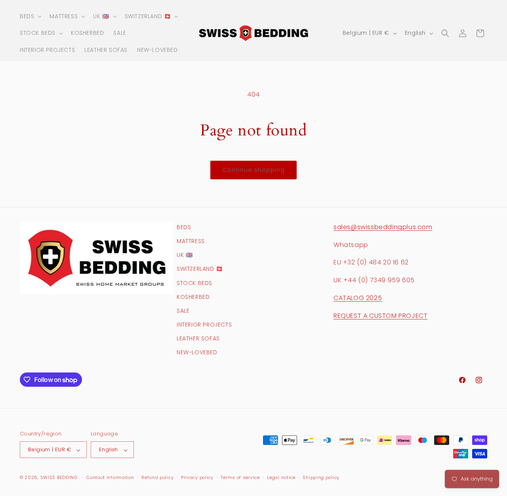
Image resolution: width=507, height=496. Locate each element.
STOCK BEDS (194, 283)
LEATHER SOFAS (198, 339)
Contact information (110, 477)
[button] (30, 16)
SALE (183, 311)
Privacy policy (197, 477)
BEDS (184, 227)
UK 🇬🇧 (185, 255)
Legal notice (281, 477)
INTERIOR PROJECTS (204, 325)
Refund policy (157, 477)
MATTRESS (191, 241)
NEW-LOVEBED (197, 353)
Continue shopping (253, 169)
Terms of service (240, 477)
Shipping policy (321, 477)
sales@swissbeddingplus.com (383, 227)
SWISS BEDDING (59, 478)
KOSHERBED (193, 297)
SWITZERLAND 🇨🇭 (200, 269)
